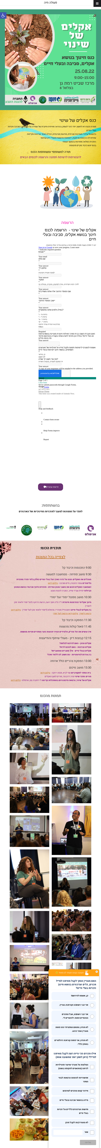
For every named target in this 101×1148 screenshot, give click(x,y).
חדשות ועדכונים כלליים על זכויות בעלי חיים (72, 1111)
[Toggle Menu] (97, 3)
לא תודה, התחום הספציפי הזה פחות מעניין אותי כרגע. (71, 1029)
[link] (3, 15)
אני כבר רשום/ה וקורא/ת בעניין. (73, 1004)
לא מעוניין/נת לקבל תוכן (76, 1122)
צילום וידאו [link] (53, 583)
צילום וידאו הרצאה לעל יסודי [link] (65, 613)
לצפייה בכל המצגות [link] (50, 557)
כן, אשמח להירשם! (79, 995)
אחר (86, 1132)
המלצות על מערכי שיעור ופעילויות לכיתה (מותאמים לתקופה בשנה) (72, 1066)
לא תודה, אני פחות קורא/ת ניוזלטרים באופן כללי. (71, 1042)
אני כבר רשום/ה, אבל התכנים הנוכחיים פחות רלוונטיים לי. (75, 1016)
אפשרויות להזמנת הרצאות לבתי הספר (73, 1079)
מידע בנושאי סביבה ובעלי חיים (74, 1100)
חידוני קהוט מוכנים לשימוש (75, 1090)
